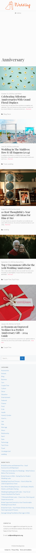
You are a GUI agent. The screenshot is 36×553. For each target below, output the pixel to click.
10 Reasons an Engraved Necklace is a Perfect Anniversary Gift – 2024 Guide (14, 331)
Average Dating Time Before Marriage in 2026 (15, 513)
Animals (3, 373)
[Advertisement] (18, 34)
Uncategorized (5, 451)
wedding (10, 164)
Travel (5, 164)
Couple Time (7, 279)
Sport (3, 436)
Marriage (4, 427)
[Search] (22, 358)
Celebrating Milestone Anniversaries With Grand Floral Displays (15, 99)
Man (2, 424)
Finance (3, 403)
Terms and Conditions (25, 549)
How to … (4, 418)
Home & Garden (6, 415)
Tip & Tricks (15, 279)
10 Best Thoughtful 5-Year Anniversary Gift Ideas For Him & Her (15, 215)
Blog (5, 114)
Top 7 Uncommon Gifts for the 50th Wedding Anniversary (18, 266)
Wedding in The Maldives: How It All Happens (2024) (15, 151)
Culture (3, 388)
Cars (2, 382)
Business (4, 379)
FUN (2, 409)
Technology (4, 442)
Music (3, 430)
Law (2, 421)
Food (2, 406)
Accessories (5, 370)
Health (3, 412)
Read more (28, 109)
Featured (4, 400)
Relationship (5, 433)
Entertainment (5, 397)
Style (2, 439)
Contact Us (7, 549)
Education (4, 394)
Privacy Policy (15, 549)
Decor (9, 114)
